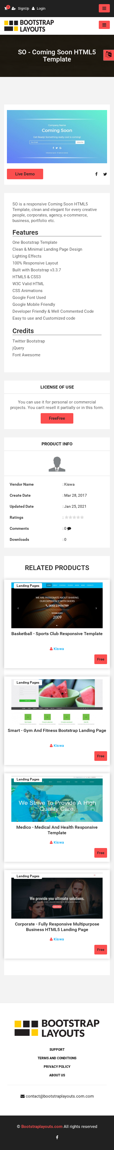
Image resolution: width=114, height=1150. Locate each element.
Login (40, 8)
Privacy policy (57, 1067)
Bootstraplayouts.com (42, 1126)
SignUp (23, 8)
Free (100, 659)
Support (57, 1050)
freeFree (57, 418)
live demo (25, 174)
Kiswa (69, 484)
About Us (57, 1075)
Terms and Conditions (57, 1058)
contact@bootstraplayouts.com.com (59, 1096)
